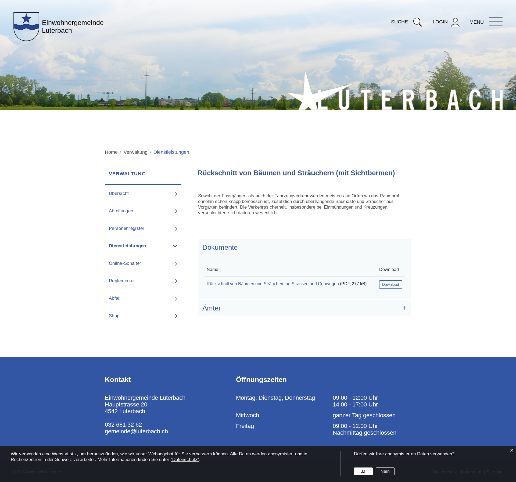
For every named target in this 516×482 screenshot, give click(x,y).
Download (389, 269)
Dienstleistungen (141, 245)
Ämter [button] (211, 308)
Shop (114, 315)
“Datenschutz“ (185, 459)
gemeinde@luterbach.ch (136, 431)
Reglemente (121, 280)
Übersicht (119, 193)
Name (212, 269)
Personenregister (127, 228)
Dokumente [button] (220, 247)
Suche (399, 21)
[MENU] (496, 21)
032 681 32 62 (123, 424)
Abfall (115, 298)
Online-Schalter (125, 263)
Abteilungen (121, 210)
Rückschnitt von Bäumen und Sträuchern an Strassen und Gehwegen (273, 283)
